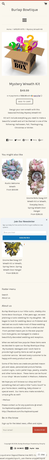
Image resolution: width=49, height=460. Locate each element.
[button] (24, 221)
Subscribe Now (24, 238)
